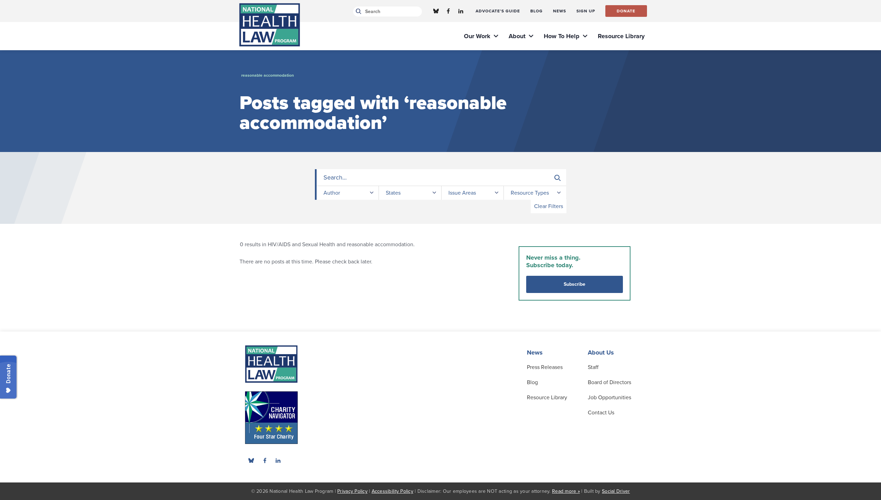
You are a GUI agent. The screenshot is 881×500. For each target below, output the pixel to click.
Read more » (566, 491)
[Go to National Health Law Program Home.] (269, 24)
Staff (593, 367)
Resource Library (547, 397)
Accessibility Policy (392, 491)
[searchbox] (441, 177)
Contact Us (601, 412)
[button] (557, 177)
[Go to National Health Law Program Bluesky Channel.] (436, 11)
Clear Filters (548, 206)
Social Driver (616, 491)
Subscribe (574, 284)
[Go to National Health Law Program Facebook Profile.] (448, 11)
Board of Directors (609, 382)
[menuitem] (497, 11)
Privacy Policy (352, 491)
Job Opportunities (609, 397)
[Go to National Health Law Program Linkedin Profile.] (461, 11)
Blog (532, 382)
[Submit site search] (357, 12)
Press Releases (545, 367)
